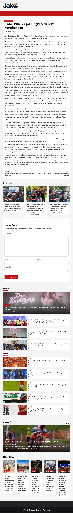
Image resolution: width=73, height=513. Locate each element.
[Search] (68, 13)
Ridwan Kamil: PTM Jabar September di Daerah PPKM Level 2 (19, 173)
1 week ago (8, 311)
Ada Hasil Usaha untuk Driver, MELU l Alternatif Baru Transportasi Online (12, 206)
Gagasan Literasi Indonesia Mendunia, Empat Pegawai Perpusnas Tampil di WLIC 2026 (62, 484)
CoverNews (35, 510)
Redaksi (14, 31)
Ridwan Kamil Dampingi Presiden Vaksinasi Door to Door (53, 173)
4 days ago (63, 494)
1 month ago (32, 365)
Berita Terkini (8, 21)
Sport (29, 358)
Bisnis (38, 199)
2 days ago (8, 210)
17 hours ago (9, 490)
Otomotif (7, 439)
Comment (8, 234)
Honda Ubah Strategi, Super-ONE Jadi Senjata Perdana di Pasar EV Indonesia (32, 442)
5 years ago (9, 31)
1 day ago (22, 492)
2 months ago (33, 389)
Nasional (62, 471)
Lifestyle (7, 471)
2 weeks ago (32, 214)
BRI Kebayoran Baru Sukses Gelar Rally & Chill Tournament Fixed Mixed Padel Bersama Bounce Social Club (36, 208)
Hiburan (7, 305)
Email (39, 259)
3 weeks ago (54, 212)
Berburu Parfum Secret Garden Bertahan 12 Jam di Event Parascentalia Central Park (9, 482)
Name (7, 259)
